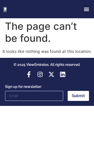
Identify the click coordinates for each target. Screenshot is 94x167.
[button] (86, 9)
